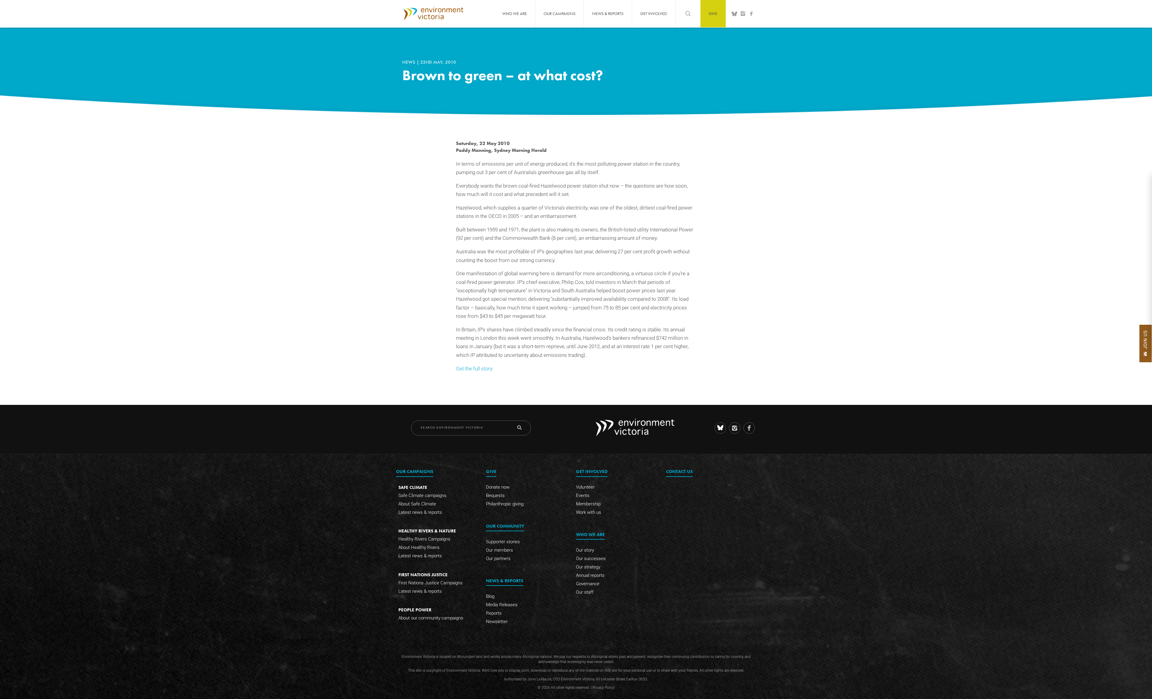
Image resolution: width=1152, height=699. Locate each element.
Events (583, 495)
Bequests (495, 495)
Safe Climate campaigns (422, 495)
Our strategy (588, 567)
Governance (587, 583)
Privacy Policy (603, 687)
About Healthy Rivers (419, 547)
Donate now (497, 487)
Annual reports (590, 575)
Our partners (498, 558)
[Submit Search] (519, 427)
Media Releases (502, 604)
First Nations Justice (423, 574)
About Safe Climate (417, 504)
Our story (585, 550)
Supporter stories (503, 541)
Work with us (588, 512)
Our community (505, 526)
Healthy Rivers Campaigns (424, 539)
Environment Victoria (433, 13)
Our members (499, 550)
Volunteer (585, 487)
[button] (1145, 343)
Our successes (591, 558)
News (409, 62)
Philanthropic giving (505, 504)
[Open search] (688, 13)
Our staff (584, 592)
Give (713, 13)
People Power (414, 610)
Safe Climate (412, 487)
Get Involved (653, 13)
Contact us (679, 471)
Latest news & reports (420, 512)
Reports (494, 613)
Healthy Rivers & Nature (427, 531)
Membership (588, 504)
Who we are (514, 13)
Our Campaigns (559, 13)
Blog (490, 596)
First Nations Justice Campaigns (430, 583)
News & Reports (607, 13)
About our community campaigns (430, 618)
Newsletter (497, 621)
